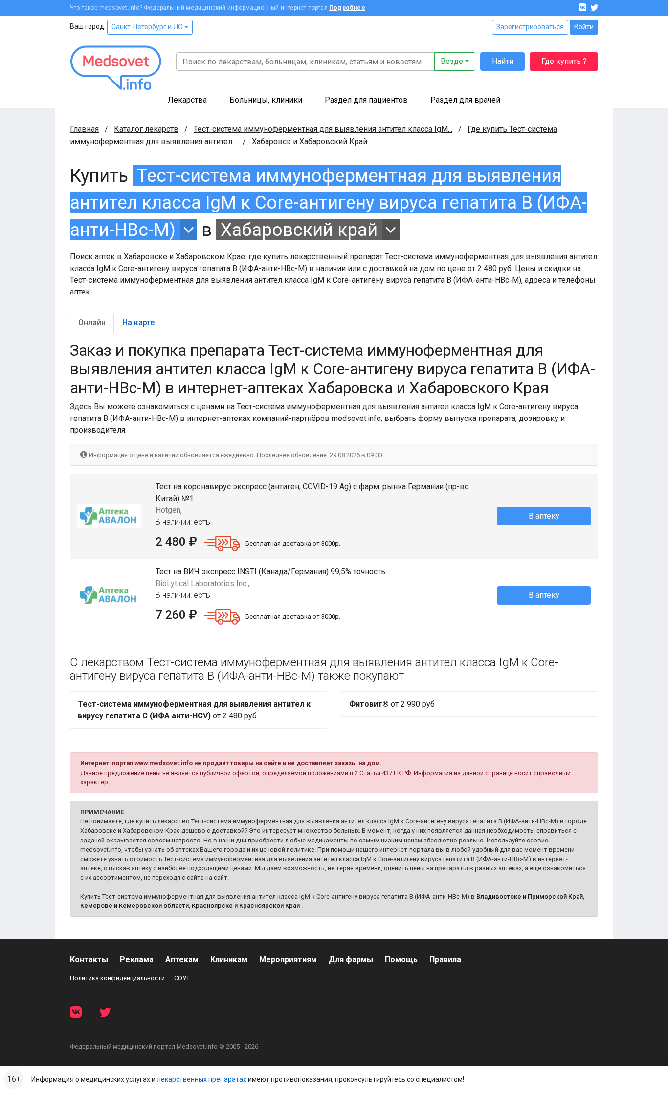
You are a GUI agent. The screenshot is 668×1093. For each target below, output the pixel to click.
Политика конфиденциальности (117, 978)
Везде (452, 61)
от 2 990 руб (392, 704)
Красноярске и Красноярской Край (246, 905)
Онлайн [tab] (92, 322)
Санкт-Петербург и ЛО (147, 27)
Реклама (137, 959)
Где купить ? (564, 61)
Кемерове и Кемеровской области (134, 905)
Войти (584, 27)
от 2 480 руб (194, 709)
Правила (445, 959)
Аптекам (182, 959)
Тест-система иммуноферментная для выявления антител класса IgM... (323, 129)
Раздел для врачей (465, 100)
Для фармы (351, 959)
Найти (502, 61)
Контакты (89, 959)
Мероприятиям (288, 959)
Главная (84, 129)
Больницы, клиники (265, 100)
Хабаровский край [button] (299, 229)
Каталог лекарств (146, 129)
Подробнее (347, 7)
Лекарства (187, 100)
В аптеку (544, 516)
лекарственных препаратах (201, 1079)
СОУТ (182, 978)
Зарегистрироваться (530, 27)
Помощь (401, 959)
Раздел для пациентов (366, 100)
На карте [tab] (138, 322)
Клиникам (228, 959)
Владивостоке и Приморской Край (529, 896)
